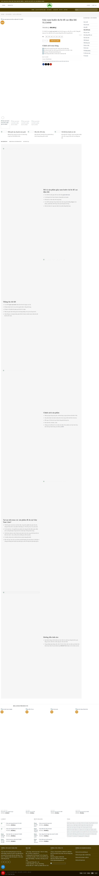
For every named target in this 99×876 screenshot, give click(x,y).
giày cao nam (75, 822)
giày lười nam (66, 61)
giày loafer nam (57, 61)
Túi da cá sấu (86, 45)
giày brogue (69, 822)
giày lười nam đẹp (70, 829)
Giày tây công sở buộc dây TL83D (82, 811)
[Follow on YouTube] (51, 64)
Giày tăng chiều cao (88, 35)
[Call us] (9, 862)
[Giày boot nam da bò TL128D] (62, 758)
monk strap (95, 831)
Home (33, 9)
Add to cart (55, 40)
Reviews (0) (26, 141)
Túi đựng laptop (87, 50)
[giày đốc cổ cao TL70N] (37, 758)
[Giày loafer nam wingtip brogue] (12, 758)
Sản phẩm (49, 9)
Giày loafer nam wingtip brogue (7, 811)
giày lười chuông (82, 827)
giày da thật (51, 61)
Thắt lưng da (86, 40)
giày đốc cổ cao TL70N (30, 811)
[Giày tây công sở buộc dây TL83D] (87, 758)
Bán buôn (55, 9)
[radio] (46, 37)
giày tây (74, 831)
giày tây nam (80, 831)
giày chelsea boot (82, 822)
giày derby (84, 825)
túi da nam (87, 833)
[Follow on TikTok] (46, 64)
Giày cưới (86, 22)
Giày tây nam (86, 37)
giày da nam (46, 61)
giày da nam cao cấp (71, 825)
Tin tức (61, 9)
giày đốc (85, 831)
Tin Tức (25, 872)
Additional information (15, 141)
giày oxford (94, 829)
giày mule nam (83, 829)
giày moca (77, 829)
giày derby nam (90, 825)
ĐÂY (62, 426)
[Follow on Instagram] (94, 1)
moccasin (90, 831)
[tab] (4, 141)
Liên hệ (65, 9)
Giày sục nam (86, 32)
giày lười (61, 61)
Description (4, 141)
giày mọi (88, 829)
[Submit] (96, 10)
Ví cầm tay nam (87, 53)
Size (43, 36)
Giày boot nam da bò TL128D (56, 811)
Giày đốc (85, 27)
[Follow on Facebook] (93, 1)
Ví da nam (86, 55)
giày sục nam (69, 831)
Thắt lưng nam (87, 42)
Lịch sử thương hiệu (40, 9)
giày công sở (89, 822)
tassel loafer (69, 833)
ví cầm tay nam (93, 833)
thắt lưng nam (75, 833)
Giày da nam (86, 24)
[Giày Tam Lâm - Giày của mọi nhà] (49, 5)
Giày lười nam (17, 14)
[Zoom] (2, 117)
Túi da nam (86, 48)
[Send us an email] (97, 1)
